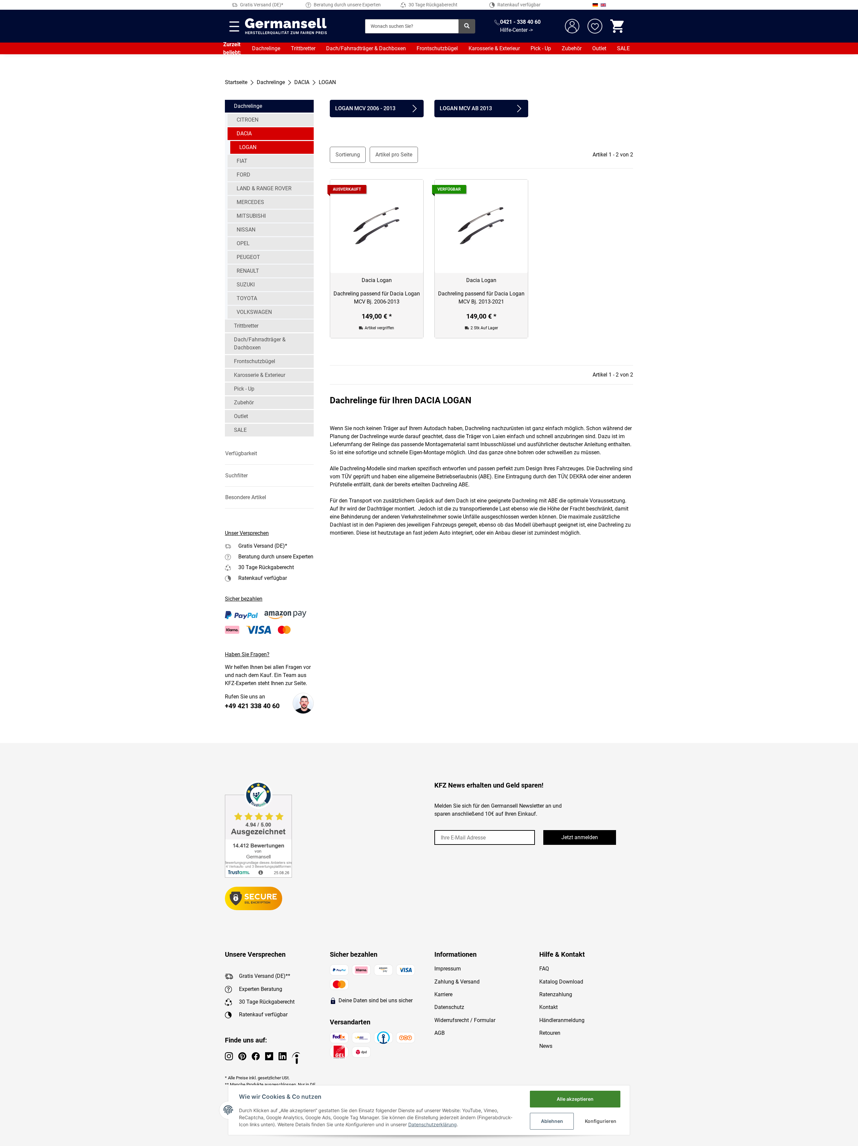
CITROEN (247, 120)
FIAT (242, 161)
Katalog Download (561, 982)
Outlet (599, 48)
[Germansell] (286, 26)
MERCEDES (250, 202)
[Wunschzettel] (595, 26)
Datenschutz (449, 1007)
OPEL (243, 243)
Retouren (549, 1033)
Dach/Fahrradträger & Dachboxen (366, 48)
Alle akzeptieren (575, 1099)
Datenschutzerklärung (432, 1124)
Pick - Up (541, 48)
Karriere (443, 994)
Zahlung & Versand (457, 982)
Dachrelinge (266, 48)
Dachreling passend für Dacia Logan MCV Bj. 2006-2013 (376, 297)
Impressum (447, 968)
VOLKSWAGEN (254, 312)
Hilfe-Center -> (516, 30)
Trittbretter (303, 48)
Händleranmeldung (562, 1020)
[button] (269, 454)
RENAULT (248, 271)
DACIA (244, 133)
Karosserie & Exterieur (494, 48)
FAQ (544, 968)
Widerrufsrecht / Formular (464, 1020)
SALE (623, 48)
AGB (439, 1033)
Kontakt (548, 1007)
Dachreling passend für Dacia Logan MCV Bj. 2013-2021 (481, 297)
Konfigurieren (600, 1121)
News (545, 1046)
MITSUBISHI (251, 216)
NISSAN (246, 229)
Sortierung (347, 154)
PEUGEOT (248, 257)
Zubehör (571, 48)
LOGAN (247, 147)
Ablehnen (552, 1121)
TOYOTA (247, 298)
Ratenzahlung (555, 994)
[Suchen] (466, 26)
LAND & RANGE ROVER (264, 188)
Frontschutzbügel (437, 48)
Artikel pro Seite (393, 154)
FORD (243, 175)
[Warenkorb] (617, 26)
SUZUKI (246, 284)
